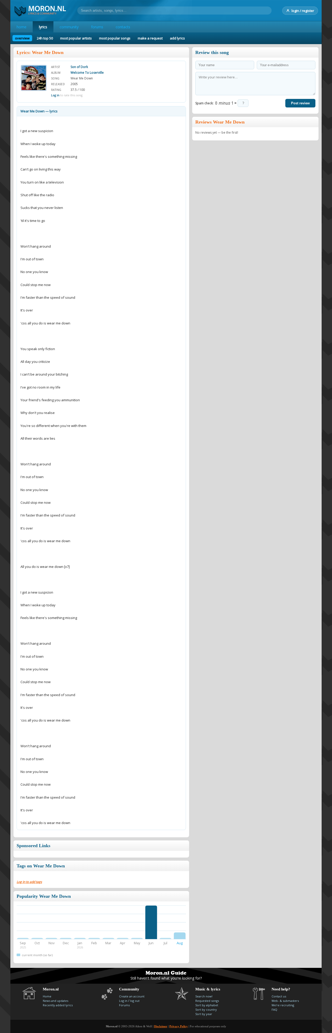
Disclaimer (160, 1026)
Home (47, 996)
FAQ (274, 1009)
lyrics (43, 26)
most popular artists (76, 38)
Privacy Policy (178, 1026)
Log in (55, 95)
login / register (303, 10)
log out (135, 1001)
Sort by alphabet (206, 1005)
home (21, 26)
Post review (300, 103)
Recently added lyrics (58, 1005)
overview (22, 38)
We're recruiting (283, 1005)
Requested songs (207, 1001)
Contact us (279, 996)
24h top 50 (45, 38)
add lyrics (177, 38)
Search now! (203, 996)
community (69, 26)
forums (97, 26)
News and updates (55, 1001)
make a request (150, 38)
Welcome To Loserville (87, 72)
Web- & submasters (285, 1001)
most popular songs (114, 38)
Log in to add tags (29, 882)
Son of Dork (79, 67)
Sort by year (203, 1014)
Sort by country (206, 1009)
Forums (124, 1005)
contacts (123, 26)
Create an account (131, 996)
